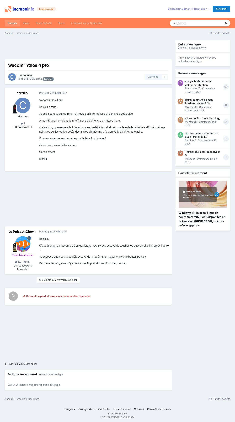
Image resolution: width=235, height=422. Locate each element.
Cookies (139, 409)
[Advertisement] (88, 48)
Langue (69, 409)
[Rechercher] (226, 23)
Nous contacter (122, 409)
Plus (60, 23)
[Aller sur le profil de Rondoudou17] (180, 83)
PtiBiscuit (190, 159)
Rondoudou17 (192, 88)
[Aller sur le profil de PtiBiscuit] (180, 153)
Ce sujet (213, 23)
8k (19, 262)
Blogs (26, 23)
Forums (12, 23)
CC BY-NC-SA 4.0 (117, 413)
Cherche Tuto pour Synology (202, 118)
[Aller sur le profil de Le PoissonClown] (22, 244)
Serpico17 (190, 140)
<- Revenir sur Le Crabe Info (86, 23)
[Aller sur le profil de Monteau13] (180, 101)
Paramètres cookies (159, 409)
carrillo (27, 75)
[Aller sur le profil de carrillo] (12, 77)
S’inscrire (221, 8)
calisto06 (49, 280)
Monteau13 (191, 107)
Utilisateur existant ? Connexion (188, 9)
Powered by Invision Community (117, 416)
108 (28, 262)
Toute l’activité (43, 23)
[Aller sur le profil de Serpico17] (180, 135)
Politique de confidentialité (93, 409)
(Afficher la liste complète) (192, 47)
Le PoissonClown (22, 232)
